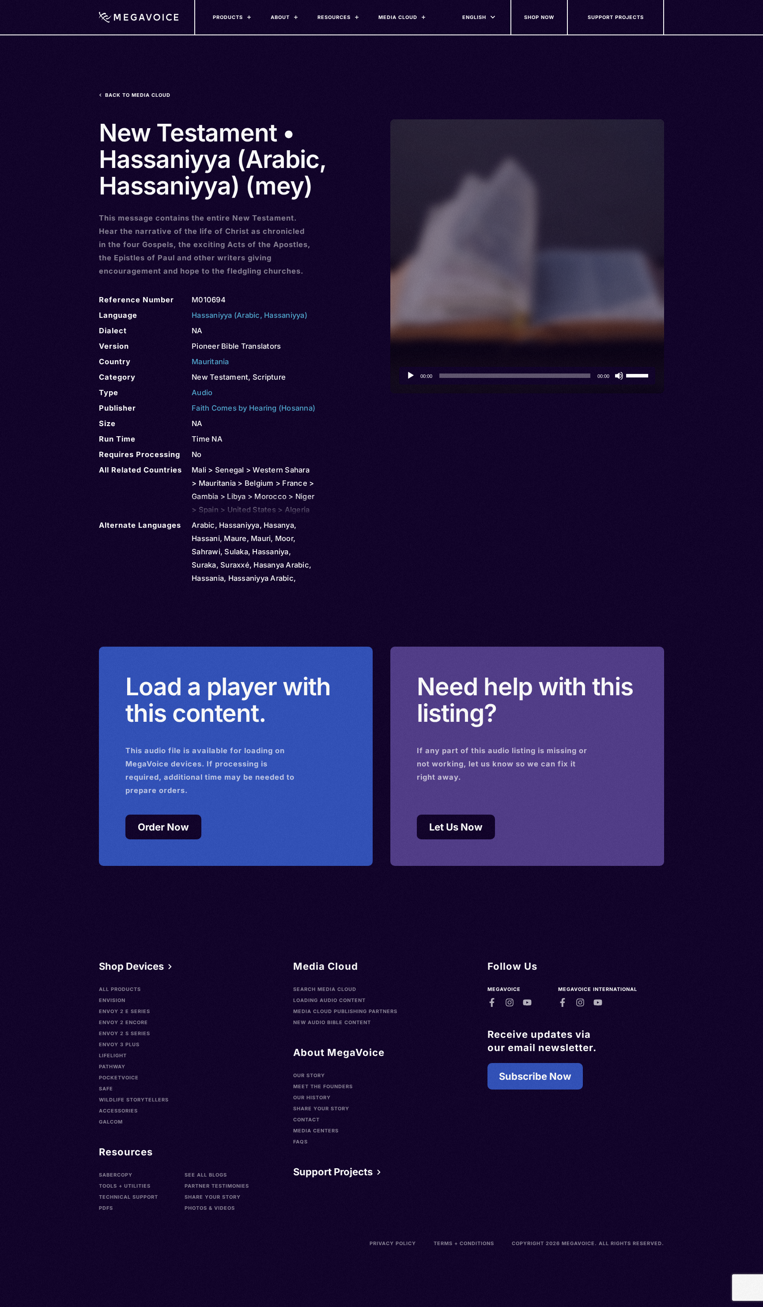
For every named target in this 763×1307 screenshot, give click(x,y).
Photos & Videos (210, 1208)
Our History (312, 1097)
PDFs (106, 1208)
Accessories (118, 1111)
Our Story (309, 1075)
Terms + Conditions (464, 1243)
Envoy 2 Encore (123, 1022)
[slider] (638, 375)
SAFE (106, 1089)
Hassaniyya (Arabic (226, 315)
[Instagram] (509, 1002)
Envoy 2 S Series (124, 1033)
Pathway (112, 1066)
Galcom (111, 1122)
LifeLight (113, 1055)
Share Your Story (213, 1197)
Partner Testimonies (217, 1186)
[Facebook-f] (491, 1002)
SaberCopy (115, 1175)
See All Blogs (206, 1175)
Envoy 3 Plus (119, 1044)
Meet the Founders (323, 1086)
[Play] (410, 375)
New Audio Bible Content (332, 1022)
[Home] (138, 17)
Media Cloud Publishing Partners (345, 1011)
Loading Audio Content (329, 1000)
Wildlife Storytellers (134, 1100)
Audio (202, 392)
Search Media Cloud (324, 989)
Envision (112, 1000)
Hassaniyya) (285, 315)
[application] (527, 376)
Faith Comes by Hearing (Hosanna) (253, 408)
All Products (120, 989)
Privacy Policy (393, 1243)
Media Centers (316, 1131)
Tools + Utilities (125, 1186)
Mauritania (210, 361)
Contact (306, 1119)
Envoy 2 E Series (124, 1011)
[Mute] (619, 375)
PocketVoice (119, 1078)
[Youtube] (527, 1002)
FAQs (300, 1142)
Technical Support (128, 1197)
